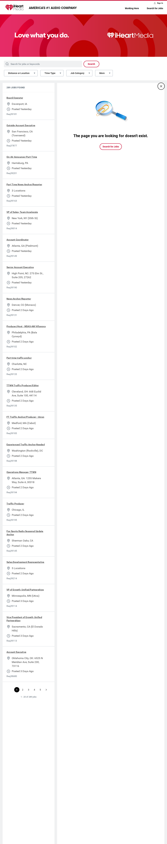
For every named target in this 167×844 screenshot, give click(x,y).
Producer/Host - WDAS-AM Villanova (26, 326)
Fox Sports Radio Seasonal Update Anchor (25, 533)
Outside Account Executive (21, 125)
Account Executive (16, 652)
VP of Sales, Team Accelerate (22, 212)
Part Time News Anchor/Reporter (24, 184)
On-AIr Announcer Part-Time (22, 157)
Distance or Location (19, 73)
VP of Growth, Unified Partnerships (25, 589)
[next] (46, 689)
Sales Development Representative (25, 562)
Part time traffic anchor (19, 358)
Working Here (132, 8)
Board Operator (15, 97)
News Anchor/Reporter (19, 298)
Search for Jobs (155, 8)
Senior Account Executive (20, 267)
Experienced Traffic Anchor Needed (26, 444)
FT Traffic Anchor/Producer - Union (25, 417)
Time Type (50, 73)
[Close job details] (161, 86)
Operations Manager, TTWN (21, 472)
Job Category (77, 73)
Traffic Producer (15, 503)
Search (91, 64)
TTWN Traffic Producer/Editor (23, 385)
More (102, 73)
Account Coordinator (18, 239)
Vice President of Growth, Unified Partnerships (24, 619)
